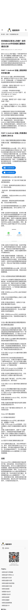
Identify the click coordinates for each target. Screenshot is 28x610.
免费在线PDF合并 (7, 578)
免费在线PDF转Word (8, 575)
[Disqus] (14, 510)
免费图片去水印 (6, 594)
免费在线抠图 (5, 589)
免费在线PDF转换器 (7, 572)
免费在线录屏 (5, 597)
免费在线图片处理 (7, 580)
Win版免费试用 (10, 168)
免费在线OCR (5, 605)
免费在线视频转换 (7, 603)
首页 (4, 34)
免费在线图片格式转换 (8, 583)
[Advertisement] (14, 14)
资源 (7, 34)
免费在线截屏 (5, 600)
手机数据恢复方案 (14, 34)
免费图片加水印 (6, 591)
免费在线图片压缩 (7, 586)
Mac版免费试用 (10, 172)
